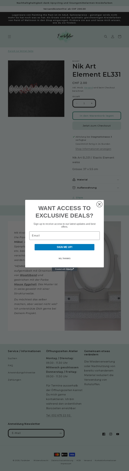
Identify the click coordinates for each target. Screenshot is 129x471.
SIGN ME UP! (64, 247)
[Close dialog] (99, 204)
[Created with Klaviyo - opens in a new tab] (64, 269)
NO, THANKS (64, 258)
